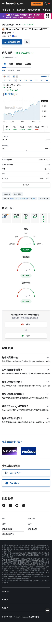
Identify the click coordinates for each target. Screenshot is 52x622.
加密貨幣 (7, 10)
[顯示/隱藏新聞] (17, 76)
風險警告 (5, 608)
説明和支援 (32, 529)
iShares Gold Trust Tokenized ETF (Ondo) (22, 198)
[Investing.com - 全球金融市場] (14, 3)
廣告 (30, 524)
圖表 (11, 64)
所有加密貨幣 (19, 10)
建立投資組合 (7, 529)
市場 (18, 70)
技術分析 (7, 208)
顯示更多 (26, 185)
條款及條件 (6, 591)
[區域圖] (8, 76)
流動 (4, 524)
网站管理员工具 (8, 534)
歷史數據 (11, 70)
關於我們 (31, 518)
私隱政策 (5, 600)
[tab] (16, 218)
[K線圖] (4, 76)
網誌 (4, 518)
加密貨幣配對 (34, 10)
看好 (28, 336)
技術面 (19, 64)
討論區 (28, 64)
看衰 (28, 324)
